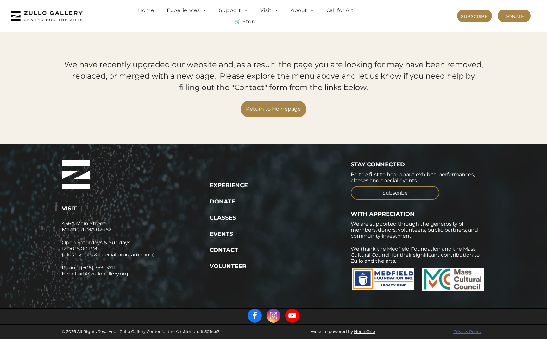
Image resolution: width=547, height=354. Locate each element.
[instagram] (273, 316)
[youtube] (292, 316)
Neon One (364, 331)
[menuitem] (146, 10)
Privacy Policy (467, 331)
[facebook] (255, 316)
